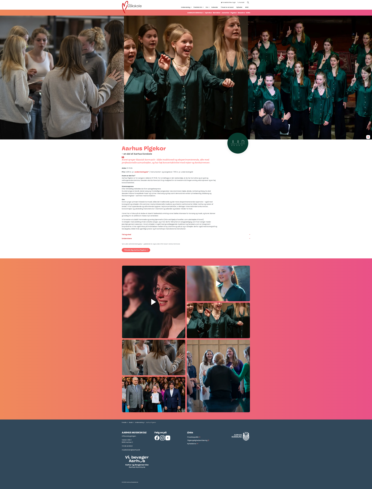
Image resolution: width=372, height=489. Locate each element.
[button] (62, 77)
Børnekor (216, 13)
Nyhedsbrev (191, 444)
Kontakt (241, 2)
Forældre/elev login (229, 2)
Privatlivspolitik (192, 437)
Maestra (241, 13)
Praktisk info (198, 7)
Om (207, 7)
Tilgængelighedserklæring (197, 440)
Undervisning (185, 7)
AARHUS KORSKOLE (195, 13)
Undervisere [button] (127, 238)
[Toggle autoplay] (368, 137)
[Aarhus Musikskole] (132, 7)
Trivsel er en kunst (227, 7)
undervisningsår (141, 172)
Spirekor (208, 13)
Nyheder (239, 7)
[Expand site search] (248, 2)
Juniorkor (225, 13)
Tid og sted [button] (126, 234)
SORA (248, 13)
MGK (246, 7)
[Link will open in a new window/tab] (157, 437)
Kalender (214, 7)
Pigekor (233, 13)
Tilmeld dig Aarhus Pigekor (135, 250)
